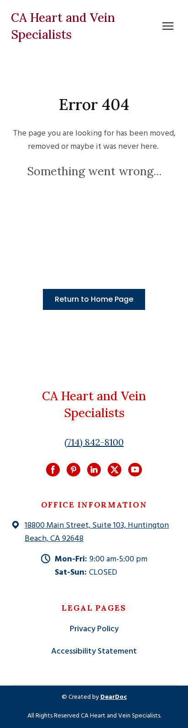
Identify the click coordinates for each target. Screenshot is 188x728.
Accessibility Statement (94, 651)
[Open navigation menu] (168, 26)
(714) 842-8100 (94, 442)
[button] (94, 299)
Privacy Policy (94, 629)
